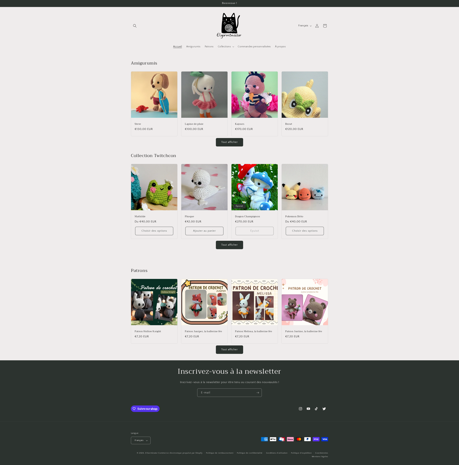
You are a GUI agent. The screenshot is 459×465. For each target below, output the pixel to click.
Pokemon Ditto (294, 216)
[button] (135, 26)
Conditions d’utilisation (277, 453)
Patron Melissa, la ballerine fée (253, 331)
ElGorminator (151, 453)
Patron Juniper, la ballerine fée (203, 331)
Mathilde (140, 216)
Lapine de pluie (194, 124)
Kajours (239, 124)
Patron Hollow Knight (148, 331)
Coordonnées (321, 453)
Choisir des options (154, 230)
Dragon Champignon (247, 216)
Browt (288, 124)
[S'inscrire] (258, 392)
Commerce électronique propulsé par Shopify (180, 453)
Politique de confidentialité (249, 453)
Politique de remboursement (219, 453)
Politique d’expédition (301, 453)
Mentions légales (320, 456)
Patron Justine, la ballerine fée (303, 331)
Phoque (189, 216)
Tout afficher (229, 142)
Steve (138, 124)
